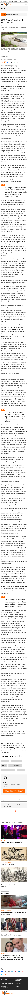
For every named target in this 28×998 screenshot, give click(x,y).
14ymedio (4, 979)
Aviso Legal (18, 983)
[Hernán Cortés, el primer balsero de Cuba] (14, 874)
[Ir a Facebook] (2, 972)
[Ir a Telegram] (12, 972)
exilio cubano (16, 761)
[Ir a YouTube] (23, 972)
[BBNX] (7, 993)
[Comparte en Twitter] (11, 62)
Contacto (17, 986)
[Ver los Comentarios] (5, 62)
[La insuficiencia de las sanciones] (14, 925)
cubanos (5, 761)
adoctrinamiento (15, 765)
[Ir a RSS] (6, 975)
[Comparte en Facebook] (8, 62)
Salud (15, 1)
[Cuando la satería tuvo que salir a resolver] (14, 832)
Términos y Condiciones (4, 986)
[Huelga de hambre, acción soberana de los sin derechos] (14, 902)
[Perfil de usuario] (26, 4)
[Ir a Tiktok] (16, 972)
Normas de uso (23, 800)
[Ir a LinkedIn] (19, 972)
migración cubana (8, 770)
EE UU (4, 765)
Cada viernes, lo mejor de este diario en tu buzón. (14, 790)
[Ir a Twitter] (6, 972)
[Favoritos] (2, 62)
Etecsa (19, 1)
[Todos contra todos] (14, 854)
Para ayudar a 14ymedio (12, 14)
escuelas (21, 770)
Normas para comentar (18, 980)
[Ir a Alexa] (2, 975)
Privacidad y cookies (7, 983)
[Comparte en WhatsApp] (14, 62)
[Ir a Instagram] (9, 972)
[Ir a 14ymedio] (9, 4)
